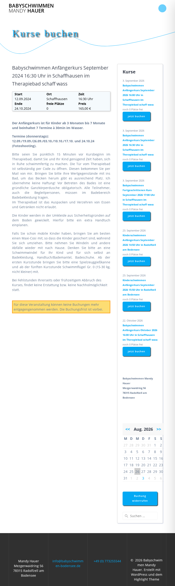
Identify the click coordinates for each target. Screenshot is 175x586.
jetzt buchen (136, 116)
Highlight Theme (146, 579)
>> (159, 429)
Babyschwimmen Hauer (31, 8)
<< (127, 429)
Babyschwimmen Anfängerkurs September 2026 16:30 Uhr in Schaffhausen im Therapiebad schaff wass (138, 145)
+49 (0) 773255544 (107, 561)
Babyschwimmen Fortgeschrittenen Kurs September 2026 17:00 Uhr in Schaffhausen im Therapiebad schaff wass (139, 195)
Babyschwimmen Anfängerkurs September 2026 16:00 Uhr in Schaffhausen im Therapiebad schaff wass (138, 95)
